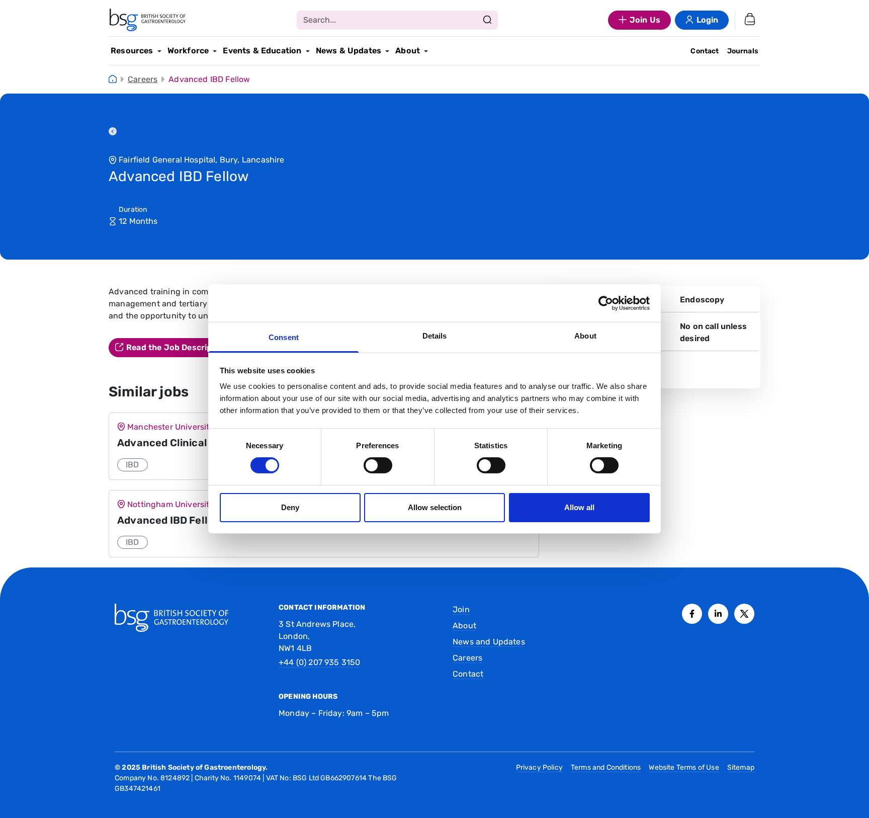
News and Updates (489, 641)
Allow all (579, 507)
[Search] (487, 20)
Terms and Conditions (606, 767)
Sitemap (740, 767)
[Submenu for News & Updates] (387, 51)
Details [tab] (434, 336)
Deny (290, 507)
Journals (742, 51)
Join (461, 609)
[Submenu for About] (426, 51)
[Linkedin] (718, 614)
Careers (142, 79)
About (407, 50)
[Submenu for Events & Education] (308, 51)
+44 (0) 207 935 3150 (319, 662)
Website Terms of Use (684, 767)
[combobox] (397, 20)
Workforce (188, 50)
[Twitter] (744, 614)
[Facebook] (692, 614)
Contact (704, 51)
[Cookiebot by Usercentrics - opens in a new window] (606, 302)
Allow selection (435, 507)
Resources (132, 50)
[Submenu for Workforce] (215, 51)
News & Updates (348, 50)
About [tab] (585, 336)
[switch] (378, 465)
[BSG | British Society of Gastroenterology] (148, 20)
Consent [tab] (284, 337)
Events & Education (262, 50)
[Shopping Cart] (749, 20)
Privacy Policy (539, 767)
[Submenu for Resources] (159, 51)
